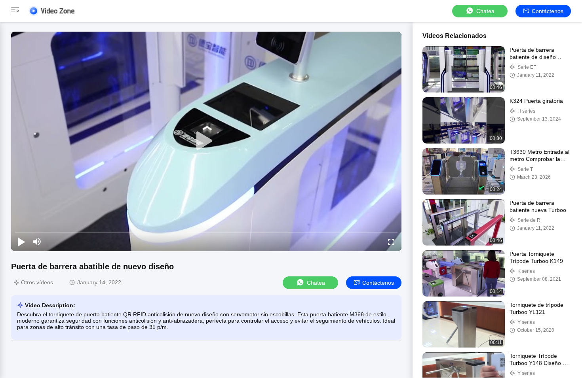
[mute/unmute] (37, 242)
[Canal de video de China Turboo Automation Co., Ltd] (51, 11)
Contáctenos (547, 11)
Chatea (485, 11)
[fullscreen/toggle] (391, 242)
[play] (206, 141)
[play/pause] (21, 242)
